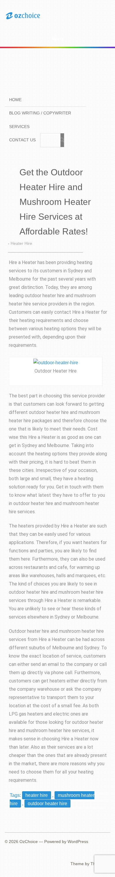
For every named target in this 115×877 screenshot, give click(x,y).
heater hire (36, 795)
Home (15, 99)
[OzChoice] (23, 18)
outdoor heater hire (47, 803)
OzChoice (28, 841)
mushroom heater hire (48, 730)
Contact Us (22, 139)
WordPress (78, 841)
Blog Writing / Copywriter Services (40, 120)
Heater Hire (21, 243)
